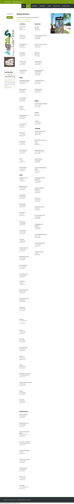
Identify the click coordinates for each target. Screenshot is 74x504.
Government (34, 6)
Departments (42, 6)
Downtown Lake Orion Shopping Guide (24, 19)
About (28, 6)
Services (49, 6)
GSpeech (18, 503)
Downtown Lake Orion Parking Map (23, 21)
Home (23, 6)
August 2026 (10, 74)
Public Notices (56, 6)
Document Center (66, 6)
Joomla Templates (28, 499)
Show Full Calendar (8, 87)
